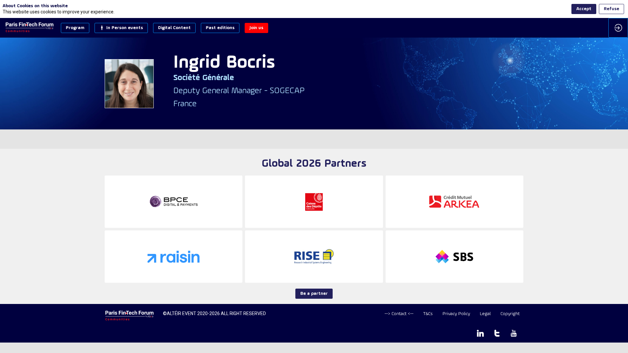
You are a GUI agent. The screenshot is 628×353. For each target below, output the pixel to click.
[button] (75, 28)
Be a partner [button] (314, 293)
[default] (399, 314)
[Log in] (618, 28)
